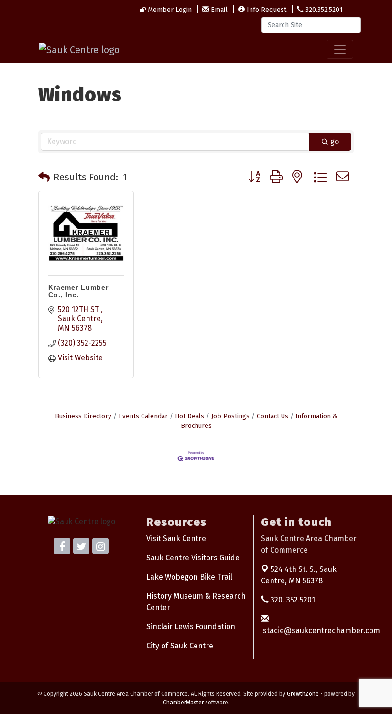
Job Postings (230, 416)
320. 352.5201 (292, 599)
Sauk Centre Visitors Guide (193, 557)
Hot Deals (189, 416)
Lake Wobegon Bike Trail (189, 576)
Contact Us (272, 416)
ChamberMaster (183, 702)
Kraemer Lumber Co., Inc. (78, 291)
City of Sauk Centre (179, 645)
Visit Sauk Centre (176, 538)
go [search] (334, 141)
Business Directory (83, 416)
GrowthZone (303, 694)
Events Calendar (143, 416)
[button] (44, 177)
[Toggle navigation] (340, 49)
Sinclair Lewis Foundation (190, 626)
